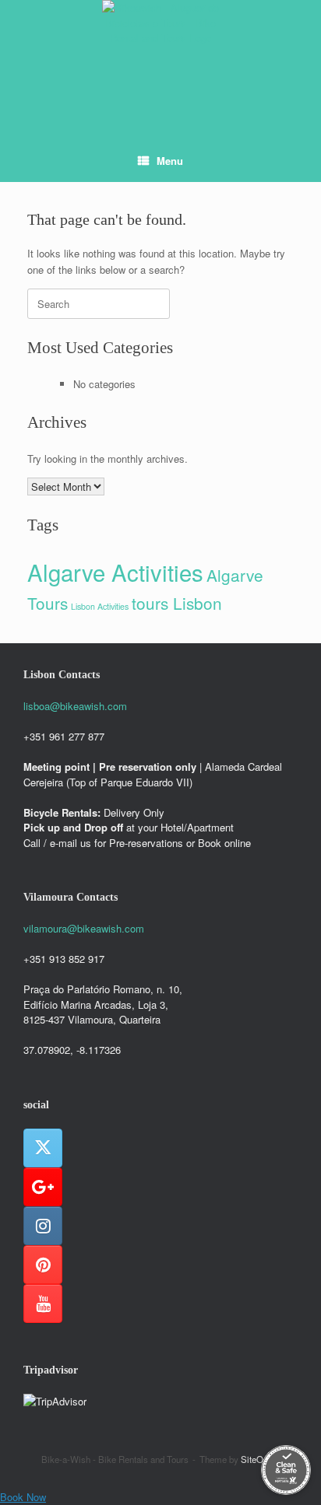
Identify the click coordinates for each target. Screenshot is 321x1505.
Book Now (23, 1496)
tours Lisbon (177, 602)
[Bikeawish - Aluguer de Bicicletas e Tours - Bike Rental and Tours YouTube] (42, 1303)
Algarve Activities (115, 571)
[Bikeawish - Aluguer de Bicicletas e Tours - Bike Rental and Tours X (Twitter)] (42, 1148)
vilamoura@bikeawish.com (83, 928)
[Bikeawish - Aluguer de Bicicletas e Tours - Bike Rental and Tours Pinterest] (42, 1264)
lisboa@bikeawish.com (75, 705)
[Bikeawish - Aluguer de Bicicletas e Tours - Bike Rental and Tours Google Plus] (42, 1186)
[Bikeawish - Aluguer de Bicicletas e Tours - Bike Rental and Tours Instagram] (42, 1225)
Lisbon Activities (100, 606)
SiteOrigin (260, 1459)
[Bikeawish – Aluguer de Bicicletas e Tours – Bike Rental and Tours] (160, 58)
